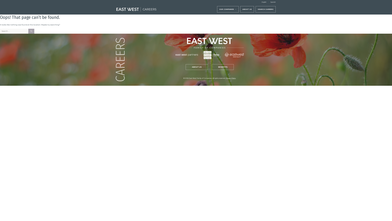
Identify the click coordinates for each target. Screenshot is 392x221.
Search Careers (265, 9)
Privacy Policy (231, 78)
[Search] (31, 31)
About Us (247, 9)
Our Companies (226, 9)
